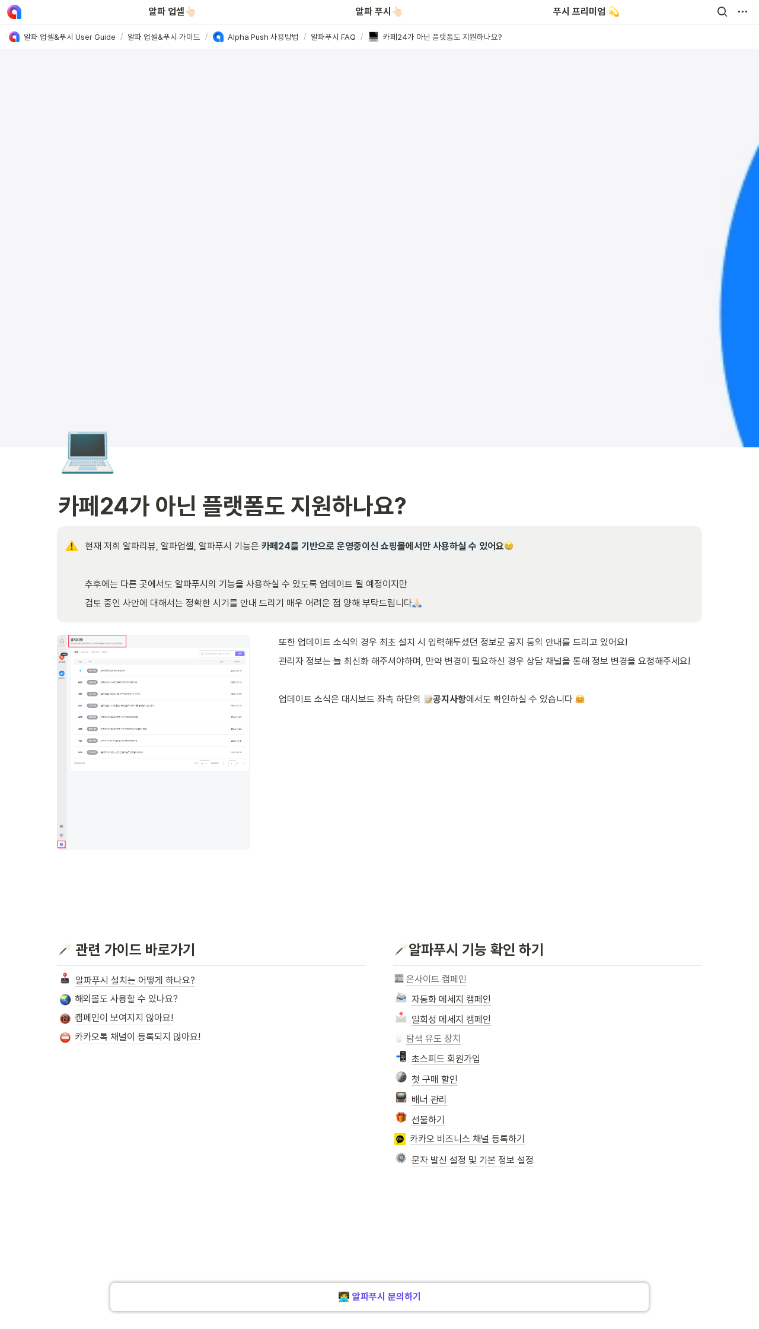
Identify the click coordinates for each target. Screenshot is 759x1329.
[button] (722, 12)
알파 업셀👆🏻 (172, 11)
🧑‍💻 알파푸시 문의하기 (379, 1296)
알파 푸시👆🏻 (379, 11)
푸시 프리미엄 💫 (586, 11)
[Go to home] (14, 12)
